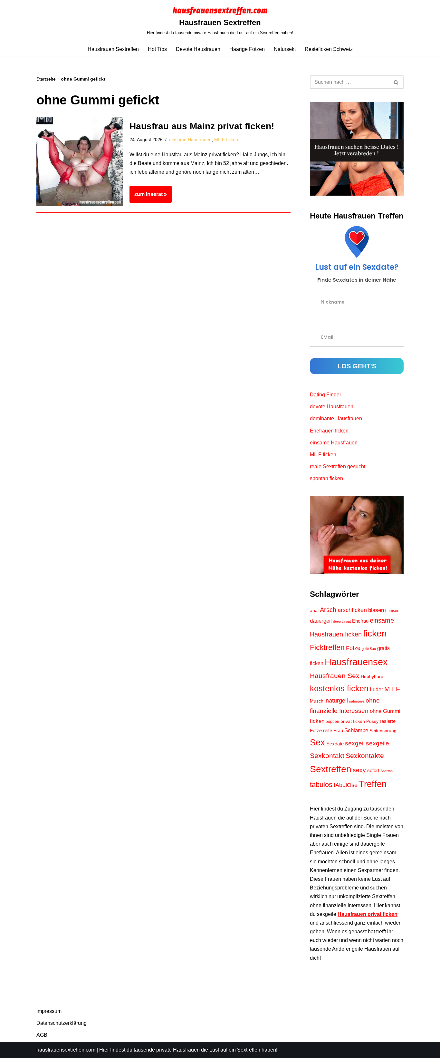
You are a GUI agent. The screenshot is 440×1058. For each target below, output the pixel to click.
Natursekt (285, 49)
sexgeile (377, 743)
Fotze (353, 648)
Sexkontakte (365, 755)
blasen (376, 610)
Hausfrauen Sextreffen (113, 49)
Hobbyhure (372, 676)
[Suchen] (396, 82)
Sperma (386, 771)
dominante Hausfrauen (336, 418)
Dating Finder (325, 394)
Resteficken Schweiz (329, 49)
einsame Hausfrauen (190, 139)
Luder (376, 689)
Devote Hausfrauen (198, 49)
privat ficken (352, 721)
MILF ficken (226, 139)
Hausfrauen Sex (334, 676)
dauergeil (321, 621)
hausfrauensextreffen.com (65, 1050)
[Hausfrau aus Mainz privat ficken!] (79, 161)
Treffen (373, 784)
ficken (375, 633)
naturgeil (337, 700)
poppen (332, 721)
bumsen (392, 610)
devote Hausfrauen (331, 406)
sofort (373, 770)
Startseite (46, 79)
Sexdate (335, 743)
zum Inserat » (148, 197)
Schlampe (356, 730)
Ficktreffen (327, 647)
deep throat (342, 621)
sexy (359, 770)
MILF (392, 689)
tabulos (321, 785)
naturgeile (356, 701)
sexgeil (355, 743)
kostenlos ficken (339, 688)
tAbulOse (346, 785)
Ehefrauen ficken (329, 430)
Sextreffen (330, 769)
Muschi (317, 701)
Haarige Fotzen (247, 49)
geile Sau (369, 649)
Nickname (333, 302)
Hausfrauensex (356, 661)
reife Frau (333, 730)
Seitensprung (383, 730)
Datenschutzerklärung (61, 1023)
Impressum (49, 1011)
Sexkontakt (327, 755)
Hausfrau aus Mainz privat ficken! (201, 126)
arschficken (352, 610)
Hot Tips (157, 49)
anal (314, 610)
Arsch (328, 609)
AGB (41, 1035)
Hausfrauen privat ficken (367, 914)
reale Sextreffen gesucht (337, 466)
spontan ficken (326, 478)
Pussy (372, 721)
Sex (317, 742)
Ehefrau (360, 621)
